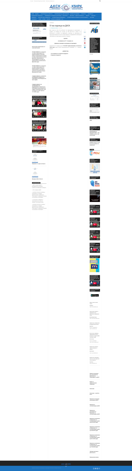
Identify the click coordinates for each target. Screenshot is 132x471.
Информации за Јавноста (46, 13)
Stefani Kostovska (54, 28)
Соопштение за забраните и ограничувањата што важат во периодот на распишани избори (37, 201)
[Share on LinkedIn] (84, 46)
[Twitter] (97, 468)
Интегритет (65, 15)
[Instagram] (99, 468)
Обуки (40, 19)
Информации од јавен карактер (62, 13)
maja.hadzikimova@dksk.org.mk (95, 318)
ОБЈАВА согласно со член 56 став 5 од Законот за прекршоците (95, 143)
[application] (39, 103)
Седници (52, 22)
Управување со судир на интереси (38, 163)
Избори (87, 15)
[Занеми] (43, 105)
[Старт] (33, 105)
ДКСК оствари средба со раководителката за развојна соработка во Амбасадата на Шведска (39, 186)
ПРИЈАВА (91, 54)
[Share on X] (84, 33)
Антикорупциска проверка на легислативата (77, 17)
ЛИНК (91, 120)
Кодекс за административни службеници (93, 383)
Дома (32, 13)
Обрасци (93, 15)
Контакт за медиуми (56, 19)
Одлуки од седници (74, 13)
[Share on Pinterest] (84, 42)
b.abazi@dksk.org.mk (94, 328)
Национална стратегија (36, 15)
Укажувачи (33, 19)
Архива (44, 19)
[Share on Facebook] (84, 38)
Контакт (48, 19)
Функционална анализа (94, 457)
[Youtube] (93, 468)
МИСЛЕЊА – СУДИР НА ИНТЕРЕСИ (77, 15)
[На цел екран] (45, 105)
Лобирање (33, 17)
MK (62, 19)
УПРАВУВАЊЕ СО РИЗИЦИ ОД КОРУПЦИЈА (53, 15)
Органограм (92, 388)
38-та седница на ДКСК (37, 189)
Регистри (83, 13)
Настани (92, 17)
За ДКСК (36, 13)
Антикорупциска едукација (58, 17)
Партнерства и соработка (44, 17)
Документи (90, 13)
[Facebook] (95, 468)
